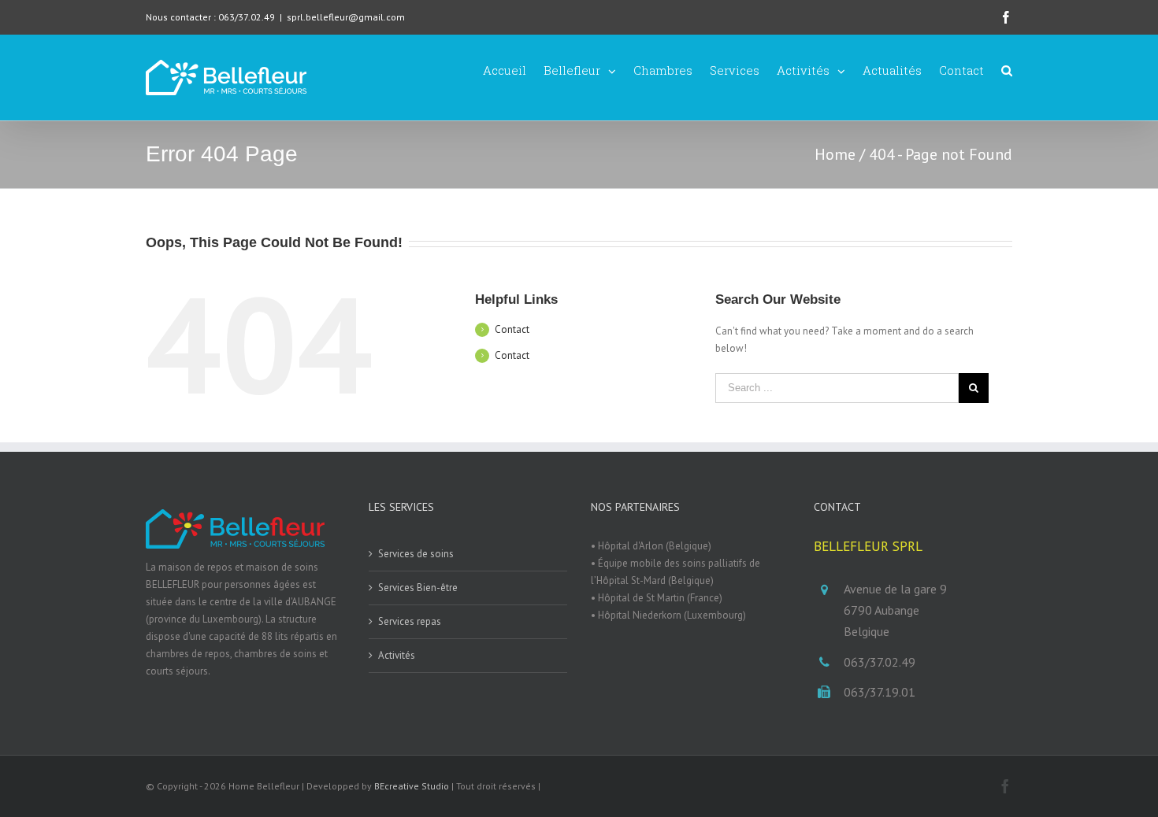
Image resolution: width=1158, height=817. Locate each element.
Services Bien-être (418, 587)
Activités (396, 655)
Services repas (409, 621)
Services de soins (416, 553)
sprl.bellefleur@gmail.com (346, 17)
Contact (512, 329)
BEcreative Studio (411, 786)
